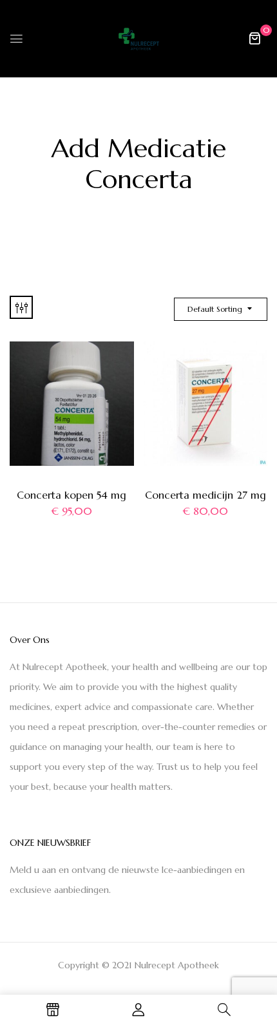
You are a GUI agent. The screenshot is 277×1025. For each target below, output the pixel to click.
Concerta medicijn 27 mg (205, 494)
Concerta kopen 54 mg (71, 494)
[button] (254, 38)
